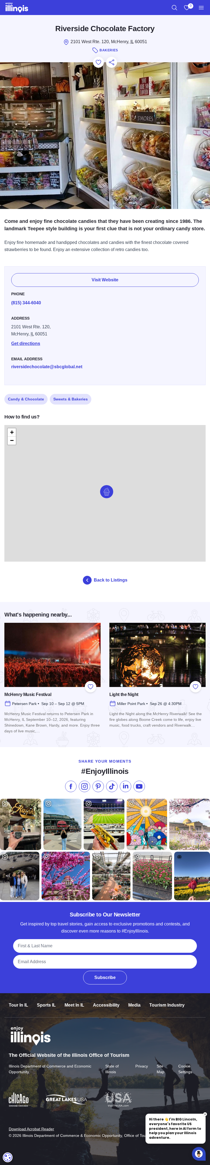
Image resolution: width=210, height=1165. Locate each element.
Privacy (141, 1066)
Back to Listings (110, 580)
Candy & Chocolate (26, 399)
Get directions (25, 343)
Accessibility (106, 1005)
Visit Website (105, 280)
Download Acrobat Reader (31, 1129)
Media (134, 1005)
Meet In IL (74, 1005)
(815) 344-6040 (26, 302)
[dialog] (8, 1157)
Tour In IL (18, 1005)
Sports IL (46, 1005)
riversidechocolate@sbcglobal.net (46, 366)
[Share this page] (111, 62)
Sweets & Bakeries (70, 399)
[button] (106, 491)
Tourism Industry (167, 1005)
